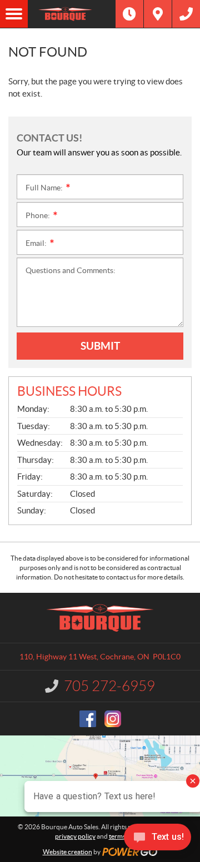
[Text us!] (157, 839)
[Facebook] (87, 718)
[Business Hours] (129, 14)
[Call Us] (186, 14)
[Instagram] (112, 718)
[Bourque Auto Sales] (72, 14)
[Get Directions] (158, 14)
